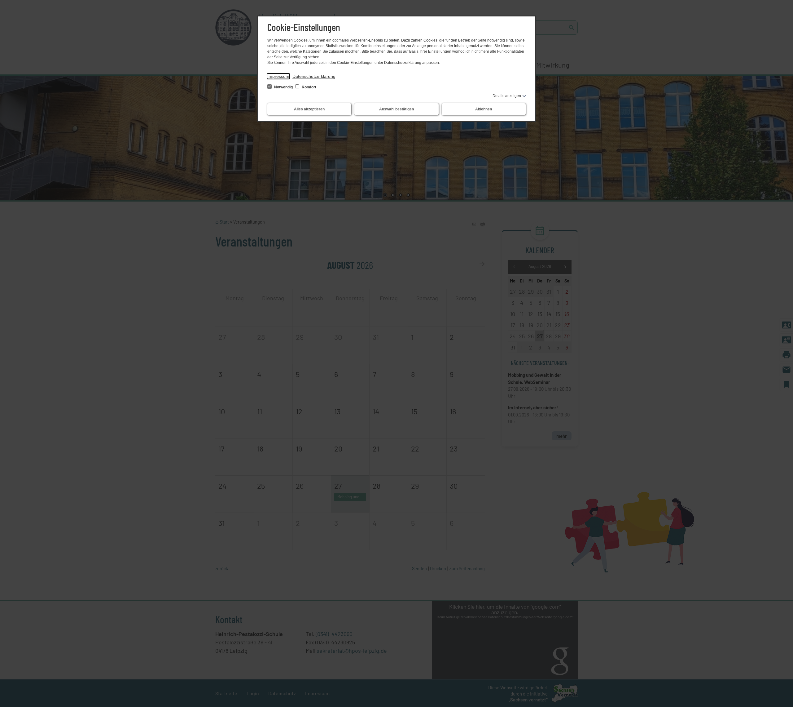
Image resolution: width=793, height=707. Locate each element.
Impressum (278, 76)
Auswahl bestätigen (396, 109)
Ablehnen (483, 109)
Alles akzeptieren (309, 109)
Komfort (308, 87)
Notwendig (283, 87)
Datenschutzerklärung (313, 76)
